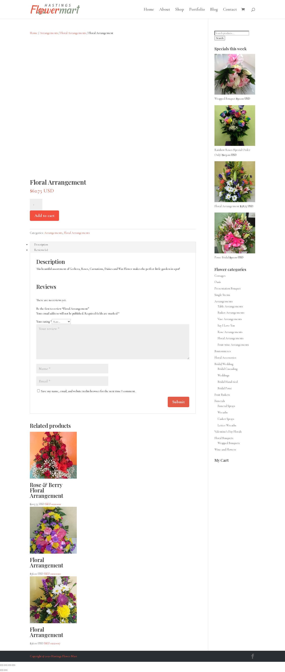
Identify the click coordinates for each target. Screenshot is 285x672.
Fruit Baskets (222, 395)
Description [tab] (41, 244)
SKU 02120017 (46, 635)
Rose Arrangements (230, 332)
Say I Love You (226, 325)
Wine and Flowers (225, 449)
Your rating (44, 321)
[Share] (9, 665)
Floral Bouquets (223, 438)
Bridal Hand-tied (228, 382)
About (164, 10)
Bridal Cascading (227, 369)
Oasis (217, 282)
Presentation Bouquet (227, 288)
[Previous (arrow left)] (1, 670)
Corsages (220, 276)
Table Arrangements (230, 306)
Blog (214, 10)
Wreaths (223, 412)
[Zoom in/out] (1, 665)
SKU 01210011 (46, 493)
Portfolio (197, 10)
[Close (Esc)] (13, 665)
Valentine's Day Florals (228, 431)
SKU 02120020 (46, 566)
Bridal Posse (225, 388)
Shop (179, 10)
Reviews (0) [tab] (41, 250)
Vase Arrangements (230, 319)
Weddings (223, 375)
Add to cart (44, 215)
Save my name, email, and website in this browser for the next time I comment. (88, 391)
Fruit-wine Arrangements (233, 345)
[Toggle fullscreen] (5, 665)
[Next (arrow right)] (5, 670)
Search (219, 38)
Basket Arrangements (231, 312)
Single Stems (222, 295)
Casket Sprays (226, 419)
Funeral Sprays (226, 406)
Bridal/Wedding (223, 364)
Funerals (219, 401)
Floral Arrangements (73, 33)
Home (149, 10)
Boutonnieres (222, 351)
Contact (230, 10)
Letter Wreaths (227, 425)
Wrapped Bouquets (229, 443)
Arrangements (49, 33)
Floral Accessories (225, 357)
